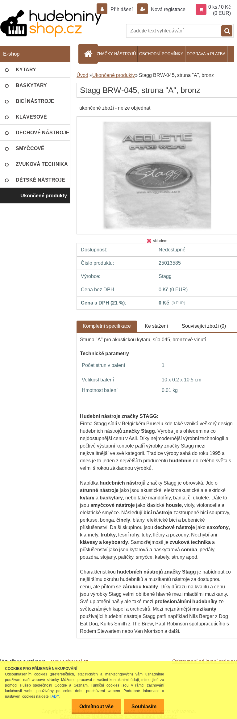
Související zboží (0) (204, 326)
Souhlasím (143, 706)
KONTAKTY (124, 69)
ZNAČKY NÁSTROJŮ (116, 54)
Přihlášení (121, 9)
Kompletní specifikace (107, 326)
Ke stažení (156, 326)
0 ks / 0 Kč (219, 7)
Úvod (82, 75)
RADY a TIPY (97, 69)
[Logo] (51, 23)
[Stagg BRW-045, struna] (156, 122)
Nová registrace (167, 9)
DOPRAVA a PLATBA (206, 54)
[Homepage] (89, 53)
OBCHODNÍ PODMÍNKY (161, 54)
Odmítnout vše (96, 706)
